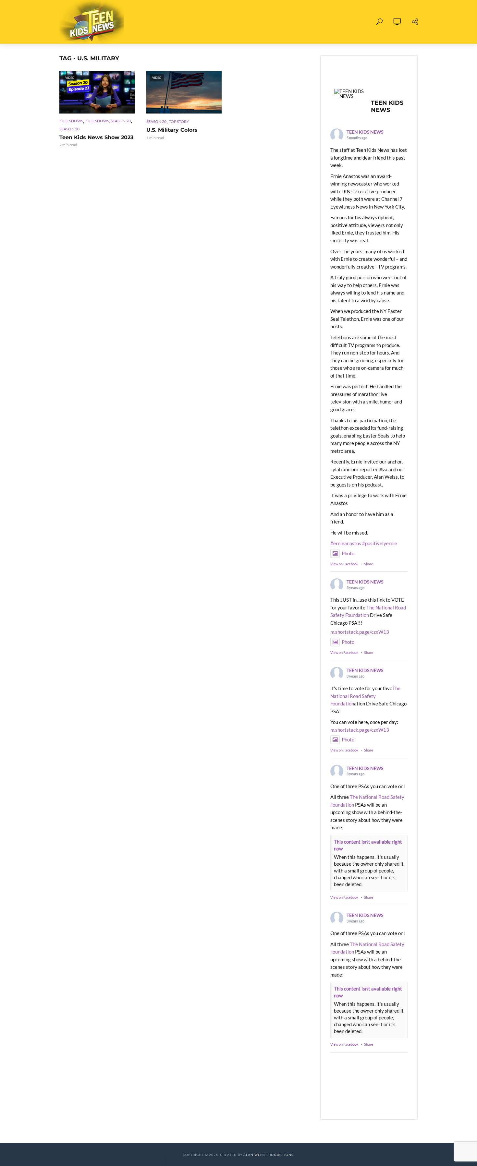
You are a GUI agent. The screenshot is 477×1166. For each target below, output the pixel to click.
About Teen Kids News (254, 22)
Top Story (179, 121)
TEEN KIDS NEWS (365, 132)
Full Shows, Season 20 (108, 120)
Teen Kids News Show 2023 (96, 137)
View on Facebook (344, 564)
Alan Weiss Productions (268, 1155)
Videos (203, 22)
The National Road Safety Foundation (365, 695)
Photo (348, 553)
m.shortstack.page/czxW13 (359, 632)
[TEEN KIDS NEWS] (350, 93)
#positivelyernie (379, 543)
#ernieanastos (345, 543)
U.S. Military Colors (172, 130)
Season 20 (69, 128)
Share (368, 564)
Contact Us (311, 22)
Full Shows (167, 22)
